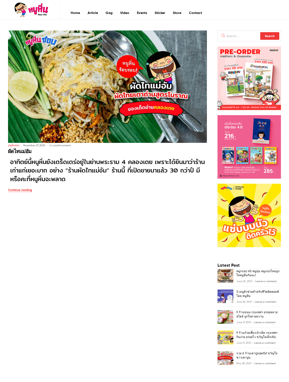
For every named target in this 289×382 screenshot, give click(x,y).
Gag (109, 13)
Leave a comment (266, 281)
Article (93, 13)
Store (177, 13)
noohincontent (62, 145)
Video (124, 13)
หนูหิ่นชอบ (14, 145)
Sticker (160, 13)
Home (75, 13)
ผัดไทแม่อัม (20, 151)
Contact (195, 13)
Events (142, 13)
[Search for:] (249, 36)
